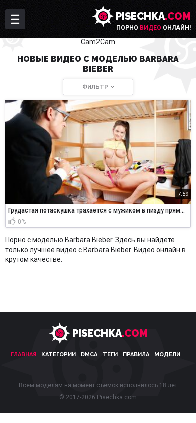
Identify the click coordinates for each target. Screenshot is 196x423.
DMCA (89, 354)
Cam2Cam (98, 42)
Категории (58, 354)
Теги (110, 354)
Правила (136, 354)
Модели (167, 354)
